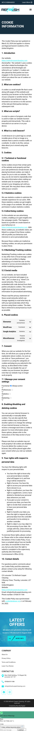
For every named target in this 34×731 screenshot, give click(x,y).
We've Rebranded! (8, 2)
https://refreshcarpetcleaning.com (14, 61)
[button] (30, 9)
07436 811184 (9, 681)
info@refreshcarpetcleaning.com (15, 686)
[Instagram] (9, 692)
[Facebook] (4, 692)
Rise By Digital (20, 706)
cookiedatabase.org (12, 601)
